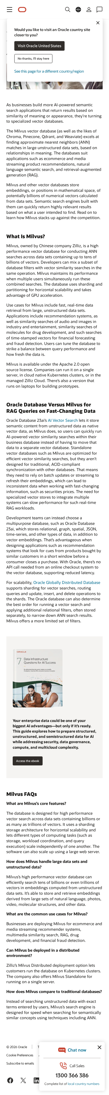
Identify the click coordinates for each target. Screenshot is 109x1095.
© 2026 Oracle (16, 1047)
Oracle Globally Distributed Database (66, 582)
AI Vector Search (63, 420)
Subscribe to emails (20, 1063)
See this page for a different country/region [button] (49, 71)
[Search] (68, 9)
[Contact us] (99, 9)
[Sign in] (89, 9)
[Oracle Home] (22, 10)
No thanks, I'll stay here (33, 59)
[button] (9, 9)
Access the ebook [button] (27, 761)
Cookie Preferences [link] (19, 1055)
